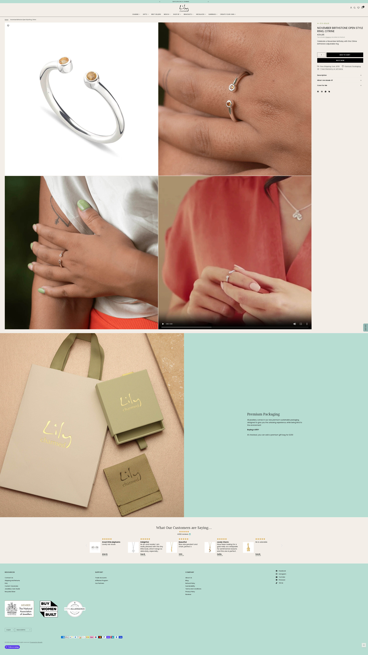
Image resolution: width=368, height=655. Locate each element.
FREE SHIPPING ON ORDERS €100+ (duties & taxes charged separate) (184, 1)
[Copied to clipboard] (329, 91)
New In (166, 14)
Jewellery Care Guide (12, 589)
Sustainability (190, 586)
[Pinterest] (322, 91)
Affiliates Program (101, 580)
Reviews (188, 594)
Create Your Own (227, 14)
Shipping (328, 37)
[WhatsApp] (326, 91)
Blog (187, 580)
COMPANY (189, 572)
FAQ (6, 583)
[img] (184, 531)
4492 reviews (182, 534)
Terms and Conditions (193, 589)
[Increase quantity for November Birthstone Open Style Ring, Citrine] (324, 55)
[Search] (354, 7)
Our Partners (99, 583)
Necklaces (200, 14)
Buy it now (340, 60)
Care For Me (322, 85)
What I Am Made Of (325, 80)
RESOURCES (10, 572)
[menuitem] (136, 14)
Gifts (145, 14)
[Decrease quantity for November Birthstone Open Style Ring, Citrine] (318, 55)
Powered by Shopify (36, 642)
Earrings (212, 14)
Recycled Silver (10, 592)
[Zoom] (154, 26)
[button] (86, 545)
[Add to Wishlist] (8, 26)
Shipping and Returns (12, 580)
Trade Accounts (101, 578)
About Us (188, 578)
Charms (135, 14)
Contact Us (9, 578)
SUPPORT (99, 572)
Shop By (176, 14)
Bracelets (188, 14)
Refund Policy (190, 583)
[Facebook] (318, 91)
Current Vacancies (11, 586)
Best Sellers (156, 14)
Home (6, 19)
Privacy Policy (190, 592)
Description (322, 75)
